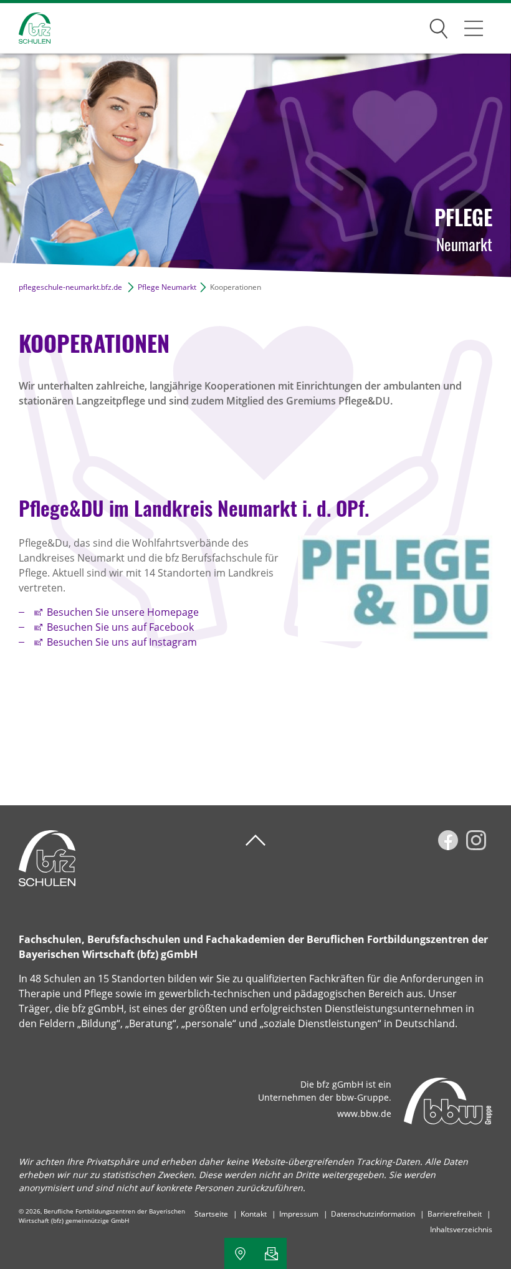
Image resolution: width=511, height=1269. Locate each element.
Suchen (439, 26)
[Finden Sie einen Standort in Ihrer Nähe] (240, 1253)
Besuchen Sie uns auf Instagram (122, 642)
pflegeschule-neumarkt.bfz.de (70, 287)
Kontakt (254, 1214)
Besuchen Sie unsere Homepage (123, 612)
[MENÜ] (473, 28)
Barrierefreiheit (454, 1214)
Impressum (298, 1214)
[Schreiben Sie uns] (271, 1253)
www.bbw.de (364, 1113)
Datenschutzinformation (373, 1214)
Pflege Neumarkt (167, 287)
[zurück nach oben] (255, 840)
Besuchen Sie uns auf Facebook (120, 627)
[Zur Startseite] (25, 28)
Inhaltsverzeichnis (461, 1229)
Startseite (211, 1214)
